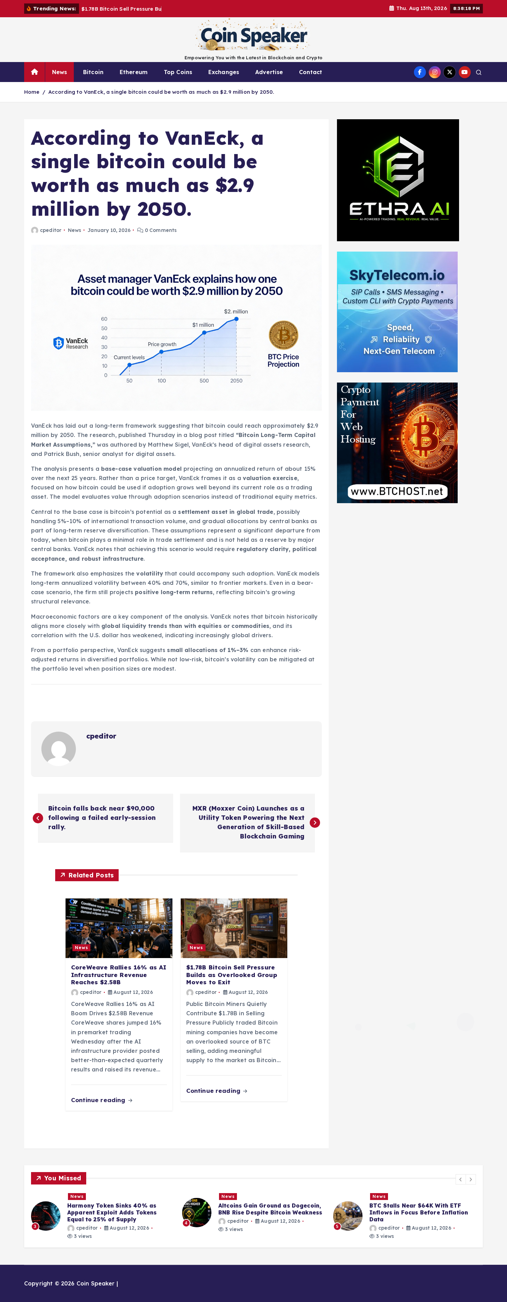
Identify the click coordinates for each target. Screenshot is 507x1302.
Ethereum (134, 72)
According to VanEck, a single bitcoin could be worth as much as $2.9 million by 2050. (161, 92)
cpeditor (50, 230)
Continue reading (99, 1099)
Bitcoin (93, 72)
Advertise (269, 72)
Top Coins (178, 72)
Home (32, 92)
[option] (102, 1212)
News (59, 72)
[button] (461, 1179)
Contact (310, 72)
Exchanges (223, 72)
